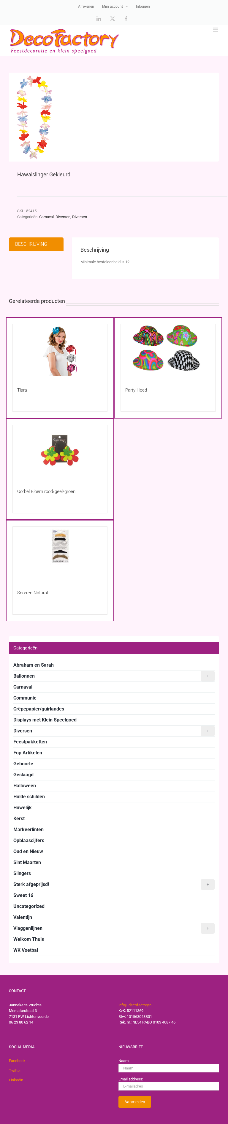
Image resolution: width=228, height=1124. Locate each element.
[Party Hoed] (168, 350)
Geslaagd (23, 774)
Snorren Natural (32, 592)
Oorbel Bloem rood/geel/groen (46, 491)
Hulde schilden (29, 796)
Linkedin (16, 1080)
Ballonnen (111, 676)
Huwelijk (22, 807)
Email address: (130, 1079)
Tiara (22, 390)
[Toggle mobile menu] (216, 30)
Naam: (123, 1060)
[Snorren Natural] (60, 553)
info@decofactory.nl (135, 1005)
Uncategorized (29, 906)
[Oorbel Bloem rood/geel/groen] (60, 451)
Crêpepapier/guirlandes (38, 709)
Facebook (17, 1060)
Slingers (22, 873)
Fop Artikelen (27, 753)
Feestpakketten (30, 742)
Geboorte (23, 764)
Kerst (19, 818)
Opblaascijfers (28, 840)
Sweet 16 (23, 895)
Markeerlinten (28, 829)
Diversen (63, 217)
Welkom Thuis (28, 939)
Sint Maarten (27, 862)
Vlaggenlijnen (111, 928)
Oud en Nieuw (28, 851)
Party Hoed (136, 390)
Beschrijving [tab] (31, 244)
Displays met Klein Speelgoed (45, 720)
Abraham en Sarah (33, 665)
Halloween (24, 785)
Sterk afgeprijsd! (111, 884)
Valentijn (22, 917)
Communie (25, 698)
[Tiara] (60, 350)
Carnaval (46, 217)
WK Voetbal (25, 950)
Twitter (15, 1070)
